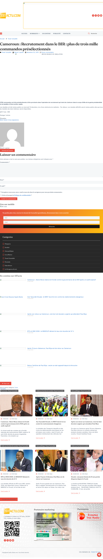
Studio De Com (96, 552)
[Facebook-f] (93, 15)
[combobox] (94, 33)
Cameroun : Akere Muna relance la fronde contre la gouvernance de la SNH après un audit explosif (61, 280)
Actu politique (75, 391)
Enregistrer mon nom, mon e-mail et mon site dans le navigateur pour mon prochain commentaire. (31, 192)
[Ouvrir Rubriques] (39, 33)
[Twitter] (98, 15)
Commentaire (5, 162)
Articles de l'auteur (7, 150)
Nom (2, 180)
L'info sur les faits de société (44, 391)
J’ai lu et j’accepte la (17, 195)
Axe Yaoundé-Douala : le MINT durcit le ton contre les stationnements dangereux (55, 297)
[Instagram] (96, 15)
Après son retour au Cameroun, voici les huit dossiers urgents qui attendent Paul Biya (57, 314)
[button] (9, 499)
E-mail (2, 186)
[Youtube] (101, 15)
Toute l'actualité (12, 39)
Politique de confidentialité (22, 195)
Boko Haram (4, 120)
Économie (4, 391)
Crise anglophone (13, 120)
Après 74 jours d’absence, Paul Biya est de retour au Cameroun (49, 348)
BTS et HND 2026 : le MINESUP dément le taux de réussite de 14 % (50, 331)
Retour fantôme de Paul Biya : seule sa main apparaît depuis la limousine (52, 365)
